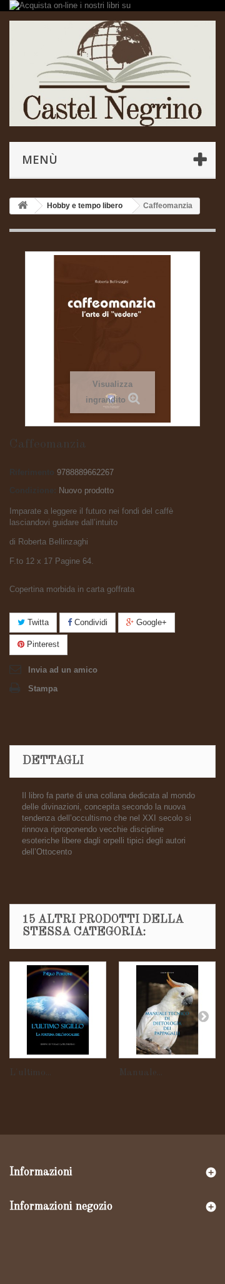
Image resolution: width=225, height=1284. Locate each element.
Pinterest (41, 644)
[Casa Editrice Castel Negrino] (112, 73)
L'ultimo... (30, 1073)
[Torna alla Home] (22, 206)
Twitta (37, 622)
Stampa (43, 688)
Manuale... (140, 1073)
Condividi (90, 622)
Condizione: (32, 490)
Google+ (150, 622)
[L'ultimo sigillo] (57, 1009)
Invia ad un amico (63, 670)
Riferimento (31, 472)
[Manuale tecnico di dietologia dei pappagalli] (167, 1009)
